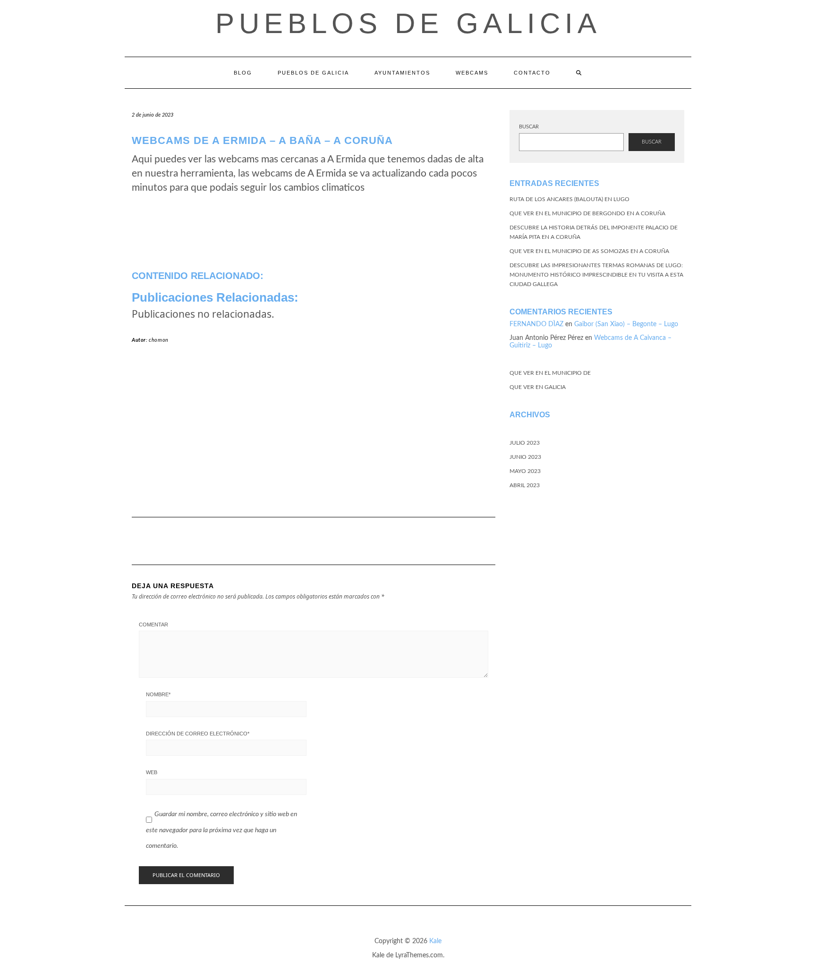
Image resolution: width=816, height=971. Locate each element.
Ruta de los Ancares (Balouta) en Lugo (569, 199)
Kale (435, 941)
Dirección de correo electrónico (197, 733)
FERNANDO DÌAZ (536, 324)
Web (151, 772)
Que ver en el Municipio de (550, 373)
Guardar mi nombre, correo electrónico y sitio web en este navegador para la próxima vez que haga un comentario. (221, 830)
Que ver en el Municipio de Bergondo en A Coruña (587, 213)
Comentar (153, 624)
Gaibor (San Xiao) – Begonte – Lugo (626, 324)
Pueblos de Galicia (408, 23)
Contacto (532, 73)
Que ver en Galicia (538, 387)
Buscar (529, 126)
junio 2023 (525, 457)
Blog (243, 73)
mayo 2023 (525, 471)
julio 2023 (525, 443)
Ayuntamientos (402, 73)
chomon (159, 340)
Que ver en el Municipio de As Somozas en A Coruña (589, 251)
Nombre (158, 694)
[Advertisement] (313, 434)
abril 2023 (525, 485)
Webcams (472, 73)
